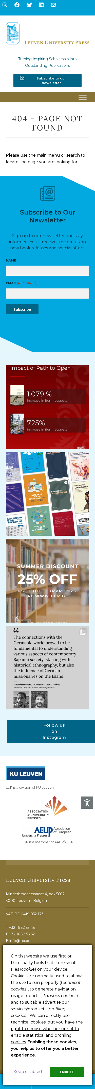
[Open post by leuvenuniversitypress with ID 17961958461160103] (47, 667)
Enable (67, 1071)
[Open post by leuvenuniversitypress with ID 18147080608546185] (47, 494)
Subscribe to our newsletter (51, 80)
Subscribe (22, 309)
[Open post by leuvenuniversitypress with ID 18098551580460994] (47, 581)
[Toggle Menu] (83, 97)
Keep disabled (27, 1071)
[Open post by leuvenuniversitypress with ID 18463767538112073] (47, 407)
